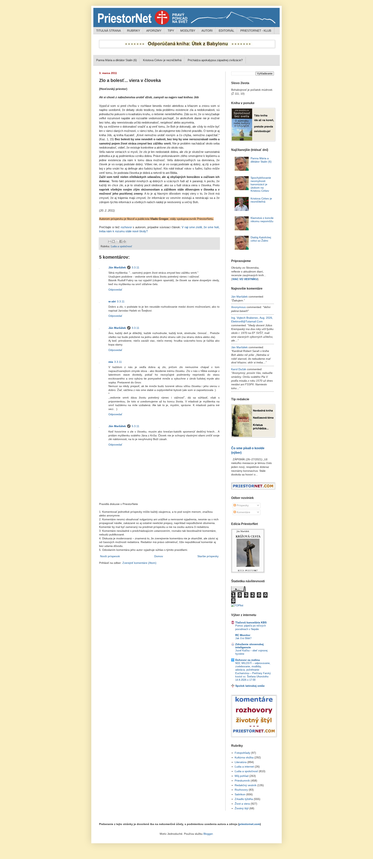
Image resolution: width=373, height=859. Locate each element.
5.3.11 (135, 426)
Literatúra (241, 762)
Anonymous (238, 307)
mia (110, 361)
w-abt (112, 301)
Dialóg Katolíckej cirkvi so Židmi (261, 239)
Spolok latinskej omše (250, 685)
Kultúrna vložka (244, 757)
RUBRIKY (133, 30)
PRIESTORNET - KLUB (255, 30)
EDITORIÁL (226, 30)
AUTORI (207, 30)
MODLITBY (187, 30)
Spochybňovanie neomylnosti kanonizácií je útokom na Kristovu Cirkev (261, 184)
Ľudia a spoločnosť (121, 246)
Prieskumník (242, 780)
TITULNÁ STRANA (108, 30)
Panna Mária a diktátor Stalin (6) (116, 60)
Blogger (208, 833)
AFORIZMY (153, 30)
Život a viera (242, 803)
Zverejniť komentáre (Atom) (139, 562)
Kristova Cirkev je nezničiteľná (162, 60)
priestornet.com (249, 824)
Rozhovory (241, 789)
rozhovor (126, 227)
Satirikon (240, 794)
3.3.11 (135, 267)
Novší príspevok (110, 556)
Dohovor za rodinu (247, 659)
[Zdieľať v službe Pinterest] (124, 241)
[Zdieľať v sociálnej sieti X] (117, 241)
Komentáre (243, 512)
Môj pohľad (241, 775)
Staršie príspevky (208, 556)
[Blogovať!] (113, 241)
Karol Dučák (238, 369)
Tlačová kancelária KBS (251, 622)
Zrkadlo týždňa (244, 799)
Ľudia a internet (244, 766)
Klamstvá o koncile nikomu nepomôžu (262, 219)
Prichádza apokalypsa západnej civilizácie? (215, 60)
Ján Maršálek (117, 267)
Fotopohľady (242, 752)
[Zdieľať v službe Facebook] (121, 241)
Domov (158, 556)
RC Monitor (242, 635)
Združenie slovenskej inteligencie (249, 646)
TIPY (171, 30)
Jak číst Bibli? (243, 638)
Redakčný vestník (245, 785)
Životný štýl (241, 808)
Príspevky (242, 505)
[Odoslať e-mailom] (110, 241)
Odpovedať (115, 289)
